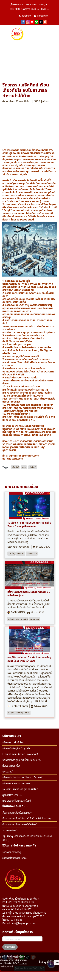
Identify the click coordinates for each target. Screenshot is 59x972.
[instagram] (28, 22)
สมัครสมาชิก (42, 15)
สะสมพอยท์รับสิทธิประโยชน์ (16, 801)
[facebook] (23, 22)
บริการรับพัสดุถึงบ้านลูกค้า (16, 748)
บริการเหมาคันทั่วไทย (13, 742)
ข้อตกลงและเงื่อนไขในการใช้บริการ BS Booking (26, 819)
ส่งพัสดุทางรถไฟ (11, 766)
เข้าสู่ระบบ (26, 15)
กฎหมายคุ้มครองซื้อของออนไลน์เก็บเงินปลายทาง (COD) (27, 838)
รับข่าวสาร (10, 947)
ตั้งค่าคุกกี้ (44, 962)
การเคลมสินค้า (9, 830)
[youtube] (32, 22)
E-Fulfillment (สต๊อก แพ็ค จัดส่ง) (20, 754)
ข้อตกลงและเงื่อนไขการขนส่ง (17, 813)
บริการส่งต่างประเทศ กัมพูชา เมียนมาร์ (22, 777)
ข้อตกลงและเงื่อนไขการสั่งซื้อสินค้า (19, 824)
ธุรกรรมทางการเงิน (12, 795)
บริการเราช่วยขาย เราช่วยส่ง (16, 783)
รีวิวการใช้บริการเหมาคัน (14, 858)
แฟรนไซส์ (7, 772)
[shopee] (45, 22)
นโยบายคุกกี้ (8, 966)
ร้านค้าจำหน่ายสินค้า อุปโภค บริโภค (20, 789)
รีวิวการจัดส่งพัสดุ (11, 852)
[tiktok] (41, 22)
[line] (36, 22)
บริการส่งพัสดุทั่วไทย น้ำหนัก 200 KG (21, 760)
